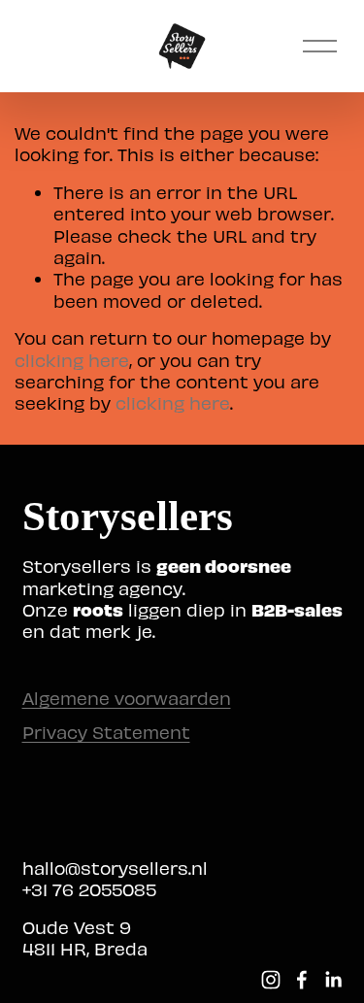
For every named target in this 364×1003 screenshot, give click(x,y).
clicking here (72, 360)
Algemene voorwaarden (126, 697)
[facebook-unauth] (302, 979)
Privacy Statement (106, 731)
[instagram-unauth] (271, 979)
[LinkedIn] (333, 979)
